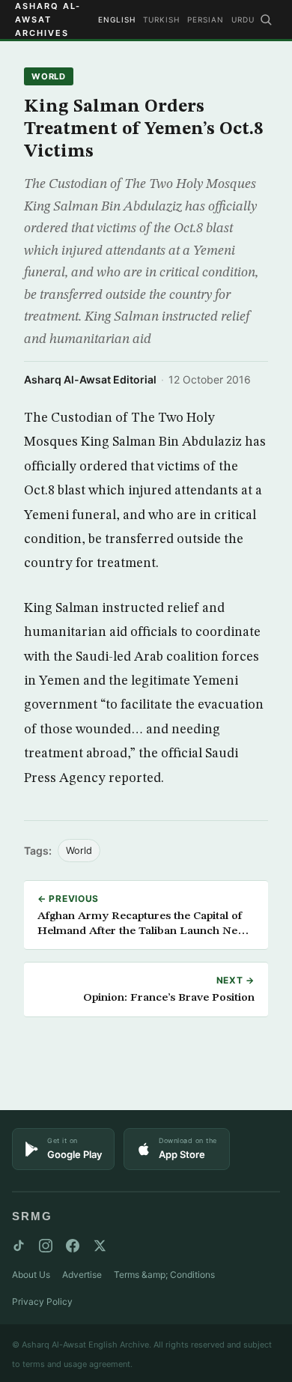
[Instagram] (45, 1245)
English (117, 19)
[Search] (266, 19)
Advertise (82, 1274)
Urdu (243, 19)
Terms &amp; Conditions (164, 1274)
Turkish (161, 19)
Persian (205, 19)
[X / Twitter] (99, 1245)
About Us (31, 1274)
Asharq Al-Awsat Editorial (90, 379)
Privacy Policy (42, 1301)
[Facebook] (72, 1245)
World (48, 76)
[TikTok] (18, 1245)
